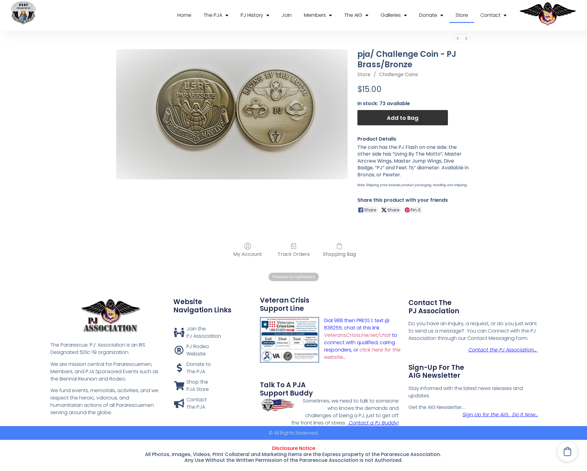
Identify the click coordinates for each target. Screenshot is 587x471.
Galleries (391, 15)
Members (315, 15)
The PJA (213, 15)
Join (287, 15)
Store (462, 15)
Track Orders (294, 254)
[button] (567, 451)
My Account (247, 254)
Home (184, 15)
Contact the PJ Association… (503, 349)
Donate (428, 15)
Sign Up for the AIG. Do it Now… (500, 414)
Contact (490, 15)
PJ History (252, 15)
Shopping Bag (339, 254)
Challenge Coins (398, 74)
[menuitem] (457, 38)
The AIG (353, 15)
